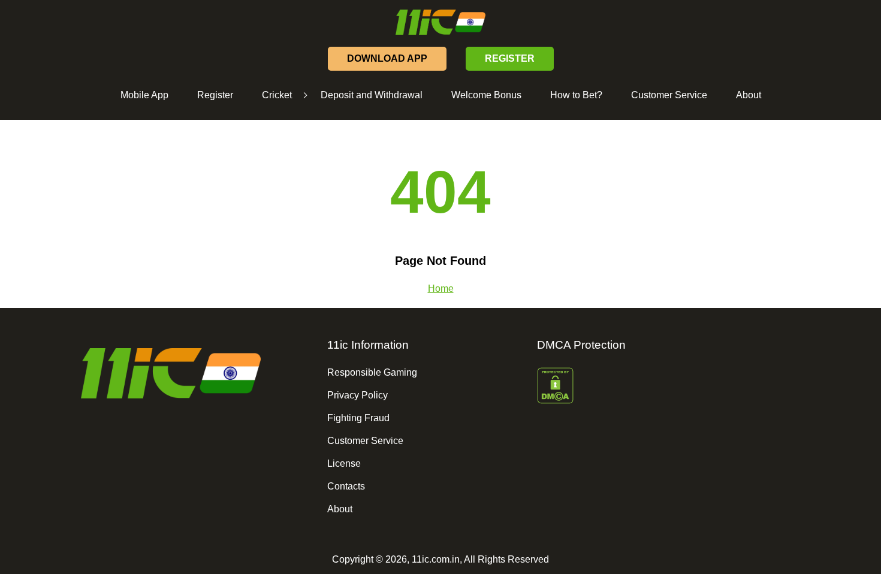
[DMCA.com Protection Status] (635, 386)
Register (215, 95)
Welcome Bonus (486, 95)
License (344, 463)
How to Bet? (576, 95)
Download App (387, 58)
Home (441, 288)
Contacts (346, 486)
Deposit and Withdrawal (372, 95)
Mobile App (144, 95)
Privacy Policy (357, 395)
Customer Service (669, 95)
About (748, 95)
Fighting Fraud (358, 418)
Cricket (277, 95)
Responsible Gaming (372, 372)
